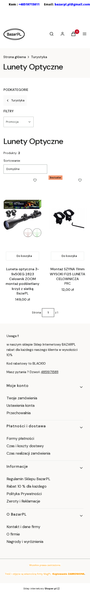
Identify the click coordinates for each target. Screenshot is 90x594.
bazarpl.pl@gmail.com (72, 4)
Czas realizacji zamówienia (28, 453)
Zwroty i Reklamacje (23, 501)
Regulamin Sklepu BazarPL (28, 478)
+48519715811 (29, 4)
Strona (36, 312)
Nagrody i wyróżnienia (25, 541)
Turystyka (39, 57)
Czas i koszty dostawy (25, 445)
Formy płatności (20, 438)
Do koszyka (24, 256)
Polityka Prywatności (24, 493)
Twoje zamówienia (22, 398)
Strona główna (14, 57)
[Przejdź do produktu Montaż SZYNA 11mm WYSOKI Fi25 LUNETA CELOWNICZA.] (67, 218)
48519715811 (49, 372)
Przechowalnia (19, 412)
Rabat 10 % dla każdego (27, 486)
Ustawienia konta (21, 405)
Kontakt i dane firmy (23, 526)
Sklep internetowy (40, 588)
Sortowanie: (12, 161)
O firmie (13, 534)
